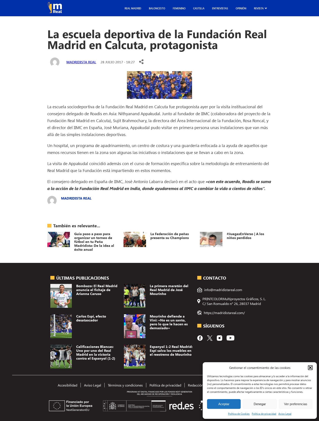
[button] (310, 367)
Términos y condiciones (125, 385)
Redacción (195, 385)
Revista (259, 8)
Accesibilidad (67, 385)
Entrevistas (220, 8)
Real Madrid (133, 8)
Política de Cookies (239, 413)
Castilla (198, 8)
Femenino (179, 8)
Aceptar (223, 404)
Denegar (260, 404)
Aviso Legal (284, 413)
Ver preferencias (295, 404)
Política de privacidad (264, 413)
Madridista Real (81, 62)
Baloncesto (157, 8)
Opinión (241, 8)
